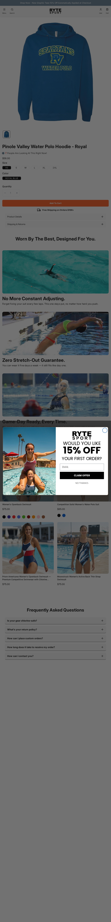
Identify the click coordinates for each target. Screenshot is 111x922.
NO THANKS (81, 483)
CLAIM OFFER (82, 475)
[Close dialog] (104, 430)
